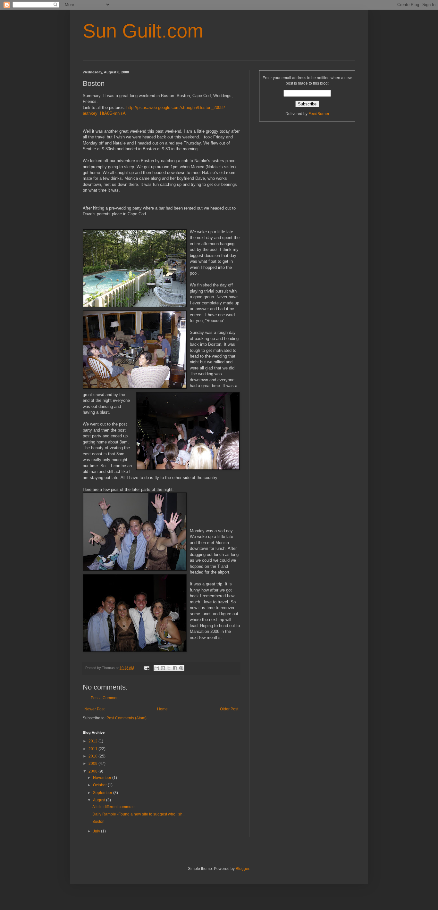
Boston (98, 821)
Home (162, 709)
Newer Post (94, 709)
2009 (93, 763)
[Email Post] (146, 668)
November (102, 777)
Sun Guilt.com (143, 31)
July (97, 831)
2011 (93, 749)
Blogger (242, 868)
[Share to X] (169, 668)
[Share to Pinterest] (181, 668)
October (100, 785)
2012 (93, 741)
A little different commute (113, 807)
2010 (93, 756)
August (99, 800)
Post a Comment (105, 698)
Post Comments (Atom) (126, 718)
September (103, 792)
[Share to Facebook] (175, 668)
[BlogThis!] (163, 668)
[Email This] (157, 668)
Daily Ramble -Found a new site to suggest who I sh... (138, 814)
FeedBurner (318, 114)
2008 (93, 771)
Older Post (229, 709)
